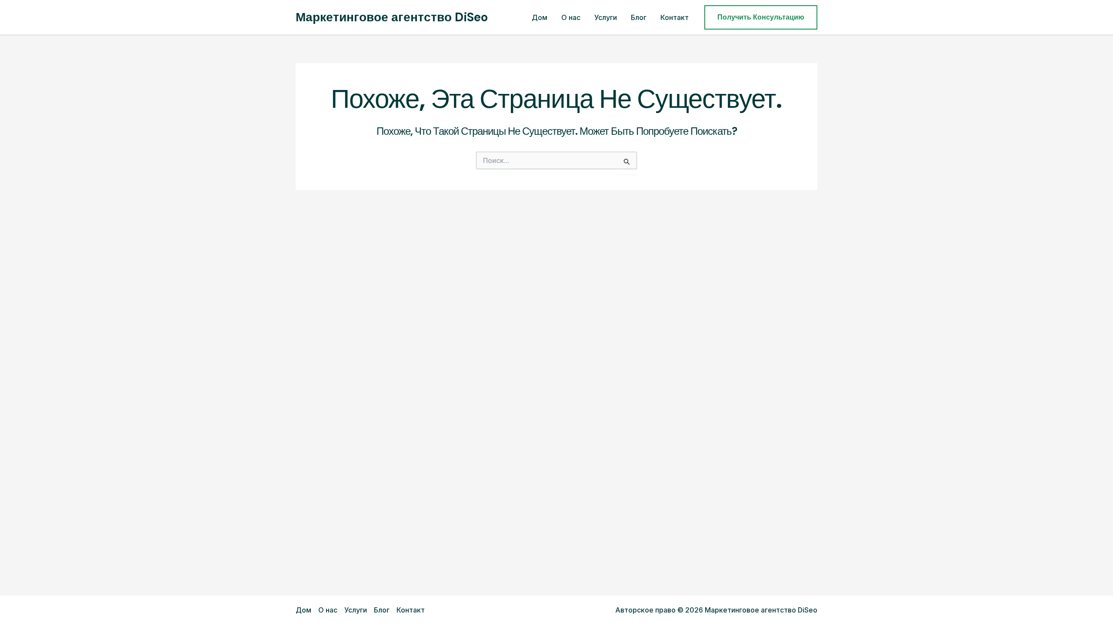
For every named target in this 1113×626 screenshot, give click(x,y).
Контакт (674, 17)
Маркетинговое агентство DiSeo (392, 17)
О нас (570, 17)
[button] (760, 17)
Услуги (605, 17)
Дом (539, 17)
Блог (638, 17)
